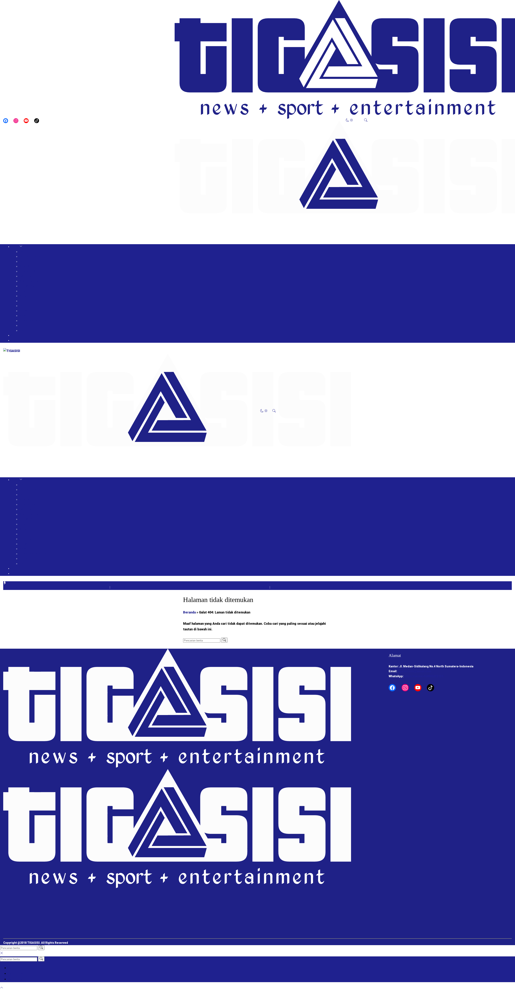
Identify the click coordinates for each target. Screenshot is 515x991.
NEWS (15, 246)
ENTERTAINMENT (23, 340)
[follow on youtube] (26, 120)
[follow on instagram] (15, 120)
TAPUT (24, 301)
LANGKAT (26, 291)
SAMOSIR (26, 266)
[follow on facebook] (5, 120)
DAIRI (23, 251)
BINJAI (23, 325)
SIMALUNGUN (28, 281)
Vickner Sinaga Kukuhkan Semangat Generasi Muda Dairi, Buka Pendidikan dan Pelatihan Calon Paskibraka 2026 (183, 587)
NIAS (22, 315)
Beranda (189, 612)
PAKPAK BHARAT (31, 256)
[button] (349, 120)
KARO (23, 261)
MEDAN (24, 295)
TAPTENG (26, 305)
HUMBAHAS (27, 271)
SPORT (16, 335)
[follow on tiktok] (36, 120)
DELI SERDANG (29, 286)
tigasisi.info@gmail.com (414, 671)
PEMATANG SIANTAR (33, 320)
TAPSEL (25, 310)
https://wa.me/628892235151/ (424, 676)
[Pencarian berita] (224, 640)
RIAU (22, 330)
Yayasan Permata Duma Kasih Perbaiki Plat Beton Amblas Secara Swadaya (317, 587)
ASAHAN (25, 276)
